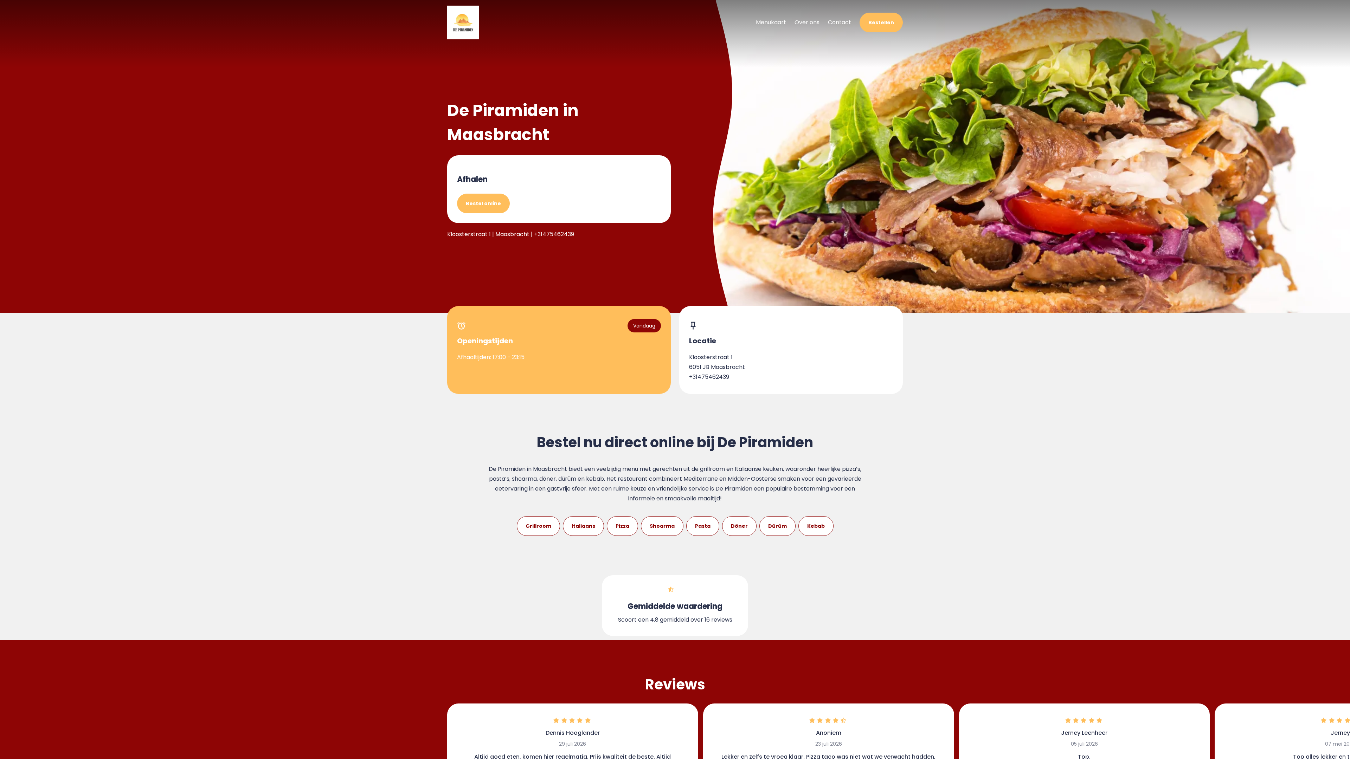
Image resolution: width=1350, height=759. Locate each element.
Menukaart (771, 22)
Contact (839, 22)
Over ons (807, 22)
